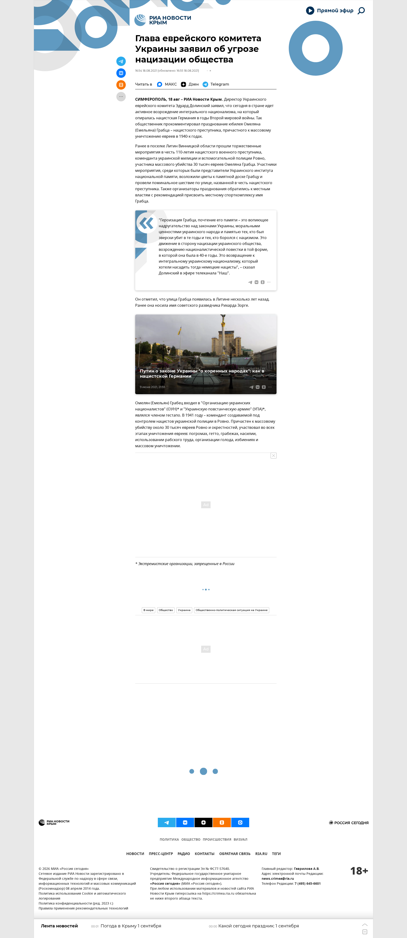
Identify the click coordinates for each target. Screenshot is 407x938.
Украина (184, 610)
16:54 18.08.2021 (146, 70)
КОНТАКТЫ (205, 854)
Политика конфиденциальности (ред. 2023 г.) (76, 903)
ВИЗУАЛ (240, 840)
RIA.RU (261, 854)
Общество (166, 610)
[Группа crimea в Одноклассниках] (222, 822)
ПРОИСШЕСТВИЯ (217, 840)
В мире (148, 610)
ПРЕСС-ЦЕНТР (161, 854)
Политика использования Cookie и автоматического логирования (82, 896)
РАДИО (184, 854)
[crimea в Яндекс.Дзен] (203, 822)
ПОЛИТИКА (169, 840)
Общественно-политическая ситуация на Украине (232, 610)
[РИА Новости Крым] (162, 20)
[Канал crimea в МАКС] (240, 822)
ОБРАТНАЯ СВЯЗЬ (235, 854)
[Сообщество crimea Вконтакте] (185, 822)
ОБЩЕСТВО (190, 840)
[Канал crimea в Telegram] (167, 822)
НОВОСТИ (135, 854)
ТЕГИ (276, 854)
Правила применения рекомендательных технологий (83, 908)
